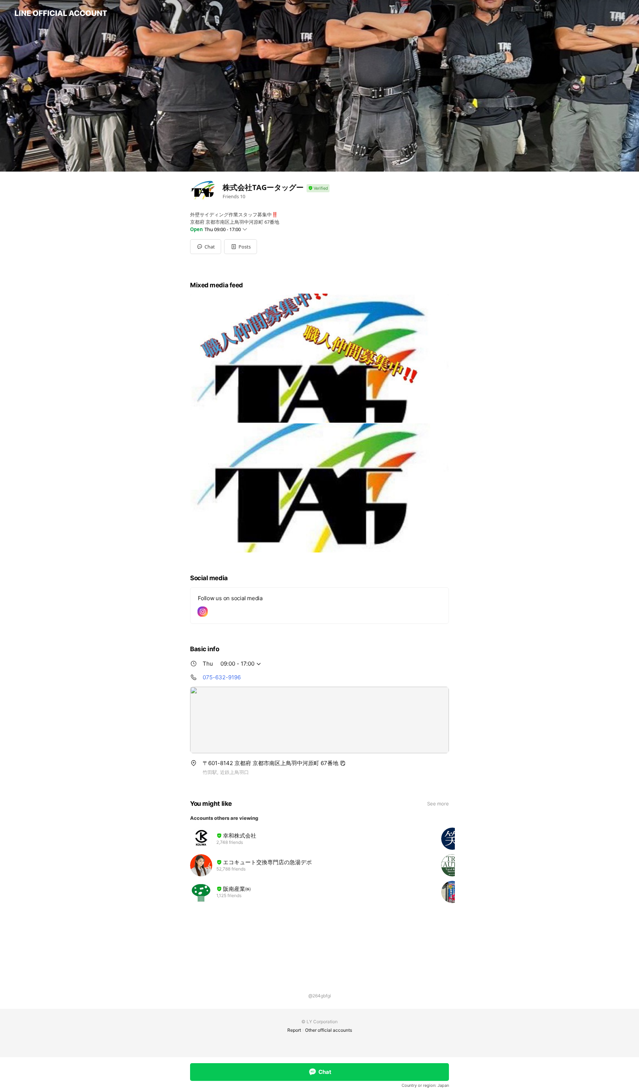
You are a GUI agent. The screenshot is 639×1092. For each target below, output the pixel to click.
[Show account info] (318, 188)
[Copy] (342, 763)
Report (294, 1030)
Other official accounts (328, 1030)
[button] (240, 246)
